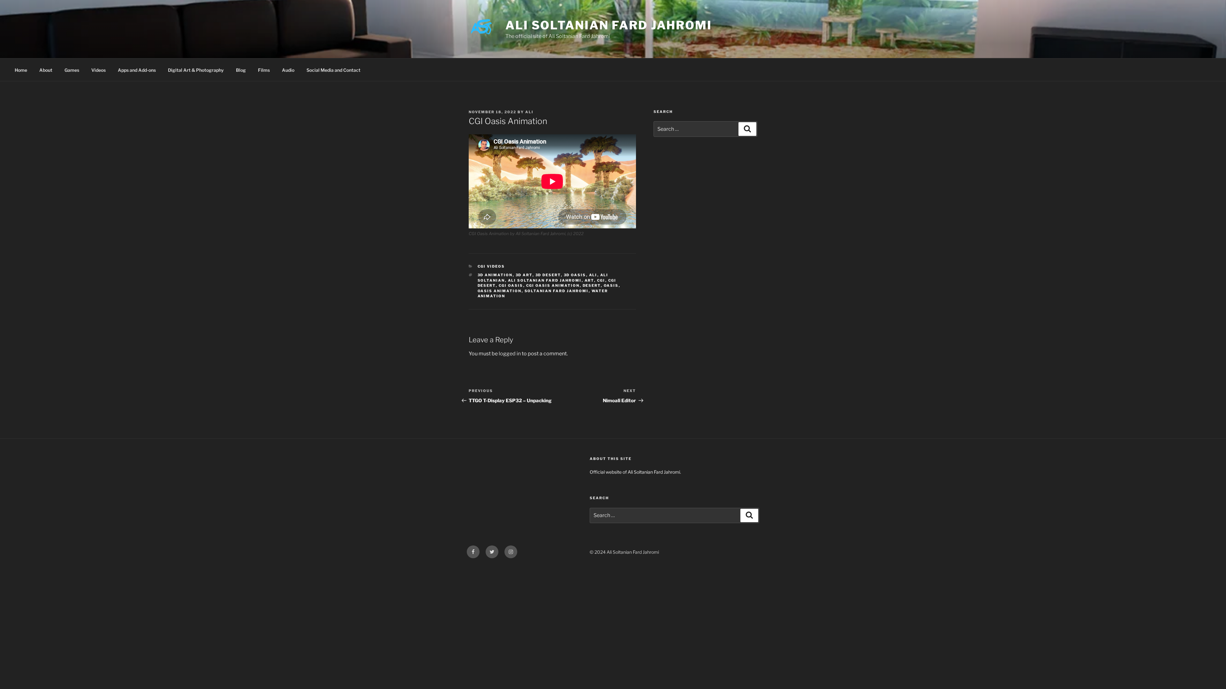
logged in (510, 354)
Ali (529, 112)
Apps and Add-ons (137, 70)
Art (589, 280)
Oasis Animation (500, 291)
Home (21, 70)
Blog (241, 70)
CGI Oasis (511, 285)
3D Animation (495, 275)
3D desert (548, 275)
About (45, 70)
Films (264, 70)
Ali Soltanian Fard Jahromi (608, 25)
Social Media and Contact (333, 70)
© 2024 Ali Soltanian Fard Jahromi (624, 552)
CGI (601, 280)
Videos (98, 70)
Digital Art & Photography (196, 70)
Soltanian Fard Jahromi (557, 291)
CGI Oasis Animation (553, 285)
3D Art (524, 275)
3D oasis (575, 275)
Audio (288, 70)
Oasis (611, 285)
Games (71, 70)
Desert (592, 285)
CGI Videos (491, 266)
